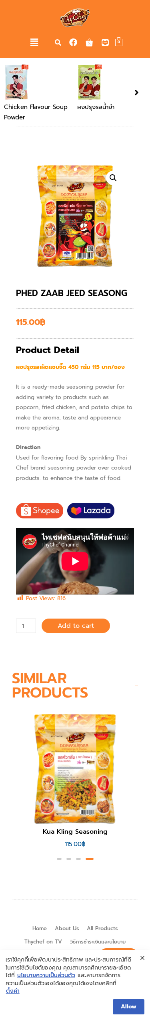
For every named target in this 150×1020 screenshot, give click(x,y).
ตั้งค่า (13, 991)
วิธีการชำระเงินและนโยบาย (98, 941)
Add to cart (76, 626)
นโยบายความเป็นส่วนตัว (46, 976)
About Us (67, 928)
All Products (102, 928)
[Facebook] (73, 42)
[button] (34, 42)
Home (39, 928)
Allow (128, 1006)
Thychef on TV (43, 941)
